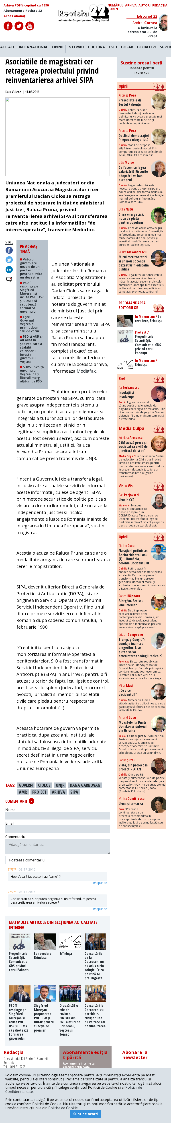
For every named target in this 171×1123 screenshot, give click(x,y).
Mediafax (86, 371)
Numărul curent (115, 7)
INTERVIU (75, 47)
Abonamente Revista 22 (23, 10)
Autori (144, 5)
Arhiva (131, 5)
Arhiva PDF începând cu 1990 (26, 5)
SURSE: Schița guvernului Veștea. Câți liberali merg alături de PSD (32, 374)
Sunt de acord (85, 1113)
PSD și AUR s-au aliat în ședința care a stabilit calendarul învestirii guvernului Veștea (31, 349)
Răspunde (100, 883)
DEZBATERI (146, 47)
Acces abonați (15, 16)
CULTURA (96, 47)
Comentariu (15, 836)
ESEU (113, 47)
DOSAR (127, 47)
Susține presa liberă (141, 67)
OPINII (57, 47)
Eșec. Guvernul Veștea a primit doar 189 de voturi (30, 324)
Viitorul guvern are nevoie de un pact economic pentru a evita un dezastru (31, 268)
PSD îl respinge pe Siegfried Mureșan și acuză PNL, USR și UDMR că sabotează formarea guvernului (32, 297)
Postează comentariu (27, 860)
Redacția (159, 5)
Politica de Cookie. (63, 1107)
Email (9, 823)
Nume (10, 809)
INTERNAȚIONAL (33, 47)
